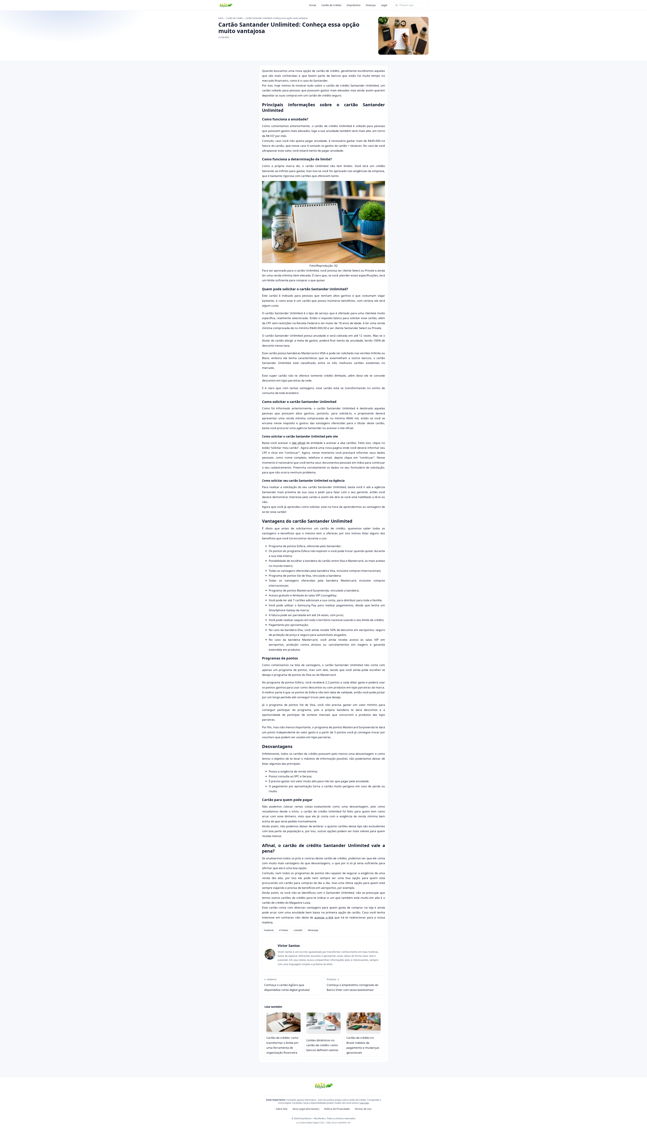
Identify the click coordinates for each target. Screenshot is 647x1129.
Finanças (371, 5)
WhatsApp (313, 930)
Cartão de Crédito (331, 5)
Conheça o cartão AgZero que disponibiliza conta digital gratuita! (287, 985)
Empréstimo (353, 5)
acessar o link (323, 917)
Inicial (312, 5)
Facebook (269, 930)
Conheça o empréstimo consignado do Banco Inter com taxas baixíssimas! (352, 985)
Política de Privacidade (337, 1108)
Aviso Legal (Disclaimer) (305, 1108)
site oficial (298, 443)
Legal (384, 5)
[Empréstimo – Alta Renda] (225, 5)
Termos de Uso (363, 1108)
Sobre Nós (281, 1108)
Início (220, 18)
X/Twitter (283, 930)
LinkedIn (298, 930)
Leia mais (364, 1102)
